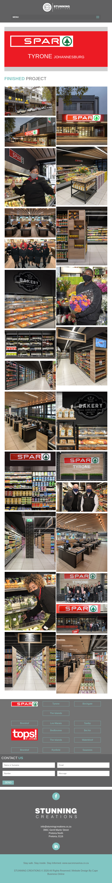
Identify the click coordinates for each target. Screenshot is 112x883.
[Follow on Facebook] (56, 796)
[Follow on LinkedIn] (56, 846)
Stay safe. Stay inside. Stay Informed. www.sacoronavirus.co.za (56, 863)
